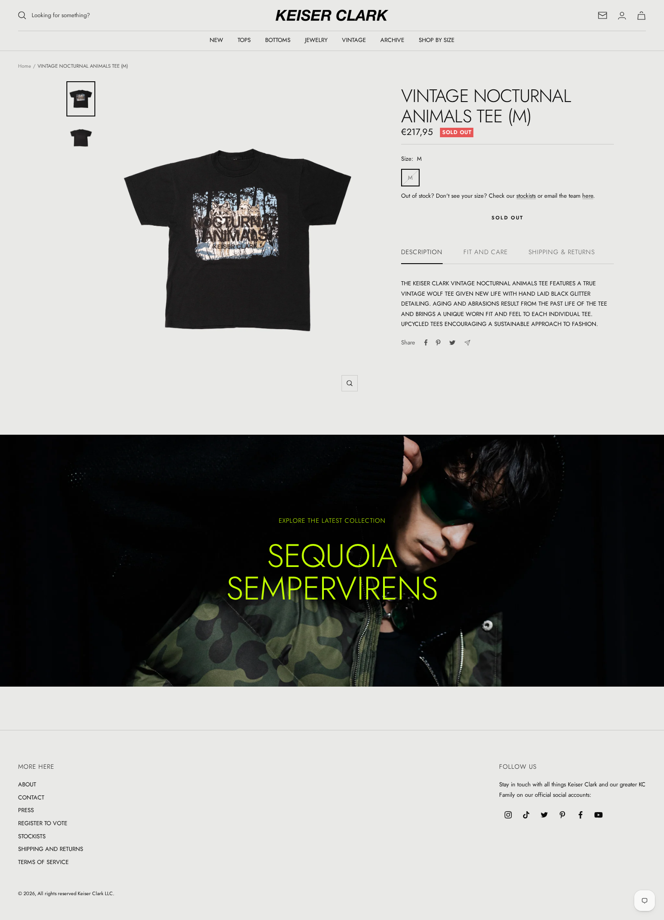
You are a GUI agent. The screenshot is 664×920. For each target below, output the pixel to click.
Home (24, 66)
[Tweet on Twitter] (452, 342)
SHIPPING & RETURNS (561, 252)
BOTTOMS (277, 40)
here (587, 195)
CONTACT (31, 797)
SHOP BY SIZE (436, 40)
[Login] (622, 15)
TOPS (244, 40)
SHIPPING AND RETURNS (50, 849)
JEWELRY (316, 40)
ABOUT (27, 784)
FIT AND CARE (485, 252)
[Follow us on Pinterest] (562, 815)
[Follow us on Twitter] (544, 815)
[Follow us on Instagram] (508, 815)
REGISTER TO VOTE (42, 823)
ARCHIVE (392, 40)
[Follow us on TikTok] (526, 815)
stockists (526, 195)
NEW (216, 40)
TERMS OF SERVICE (43, 862)
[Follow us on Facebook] (580, 815)
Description (422, 252)
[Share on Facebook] (426, 342)
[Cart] (641, 15)
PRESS (26, 810)
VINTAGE (354, 40)
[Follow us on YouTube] (598, 815)
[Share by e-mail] (467, 343)
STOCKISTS (32, 836)
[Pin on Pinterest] (438, 342)
